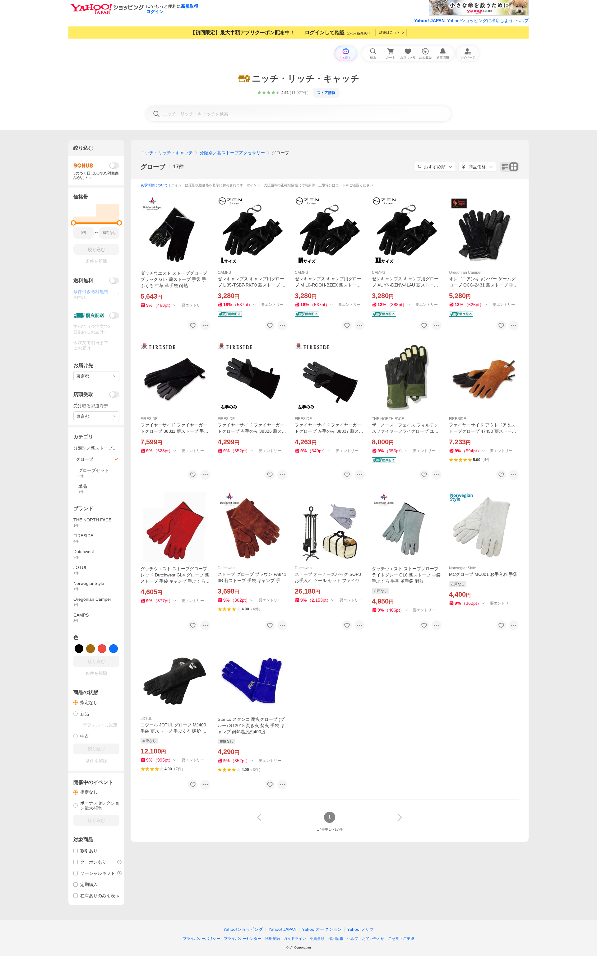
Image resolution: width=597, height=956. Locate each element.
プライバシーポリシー (201, 938)
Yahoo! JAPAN (429, 20)
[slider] (73, 223)
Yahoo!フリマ (360, 929)
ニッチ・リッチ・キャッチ (167, 152)
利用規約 (272, 938)
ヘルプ (522, 20)
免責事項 (317, 938)
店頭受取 (83, 394)
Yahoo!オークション (322, 929)
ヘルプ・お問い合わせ (365, 938)
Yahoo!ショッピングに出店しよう (480, 20)
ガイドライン (295, 938)
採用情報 (335, 938)
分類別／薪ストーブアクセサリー (232, 152)
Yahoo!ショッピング (243, 929)
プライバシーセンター (242, 938)
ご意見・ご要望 (401, 938)
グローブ (153, 166)
